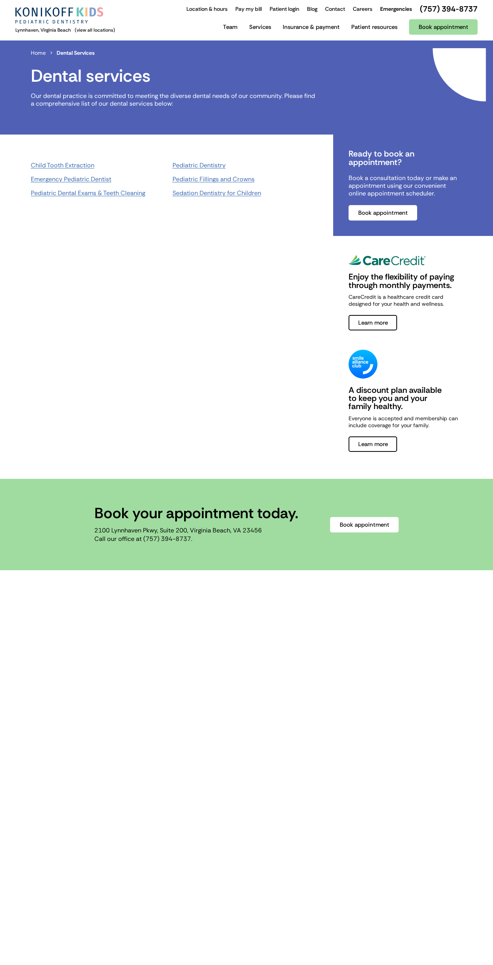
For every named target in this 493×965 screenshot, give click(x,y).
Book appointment (383, 213)
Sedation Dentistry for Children (217, 193)
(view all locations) (95, 30)
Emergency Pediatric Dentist (71, 179)
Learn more (373, 323)
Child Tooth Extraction (62, 165)
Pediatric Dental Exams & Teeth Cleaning (88, 193)
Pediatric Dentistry (199, 165)
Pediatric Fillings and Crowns (214, 179)
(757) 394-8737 (167, 539)
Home (38, 52)
